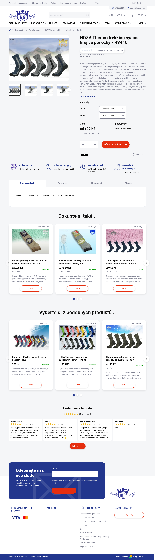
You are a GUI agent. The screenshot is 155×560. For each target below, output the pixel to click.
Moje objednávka (86, 547)
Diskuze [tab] (129, 183)
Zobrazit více (77, 446)
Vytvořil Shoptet (122, 557)
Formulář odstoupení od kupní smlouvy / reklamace (94, 538)
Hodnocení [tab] (96, 183)
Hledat (87, 15)
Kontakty (83, 3)
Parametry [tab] (63, 183)
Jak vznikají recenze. (87, 543)
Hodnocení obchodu (77, 408)
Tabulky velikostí (86, 533)
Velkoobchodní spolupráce (18, 3)
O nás (82, 529)
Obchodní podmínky (39, 3)
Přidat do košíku (113, 144)
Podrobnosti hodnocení (115, 50)
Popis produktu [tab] (27, 183)
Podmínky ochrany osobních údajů (64, 3)
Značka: (85, 57)
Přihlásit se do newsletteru (64, 490)
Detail (31, 288)
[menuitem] (19, 23)
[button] (74, 298)
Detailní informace (87, 96)
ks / (129, 515)
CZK (139, 3)
